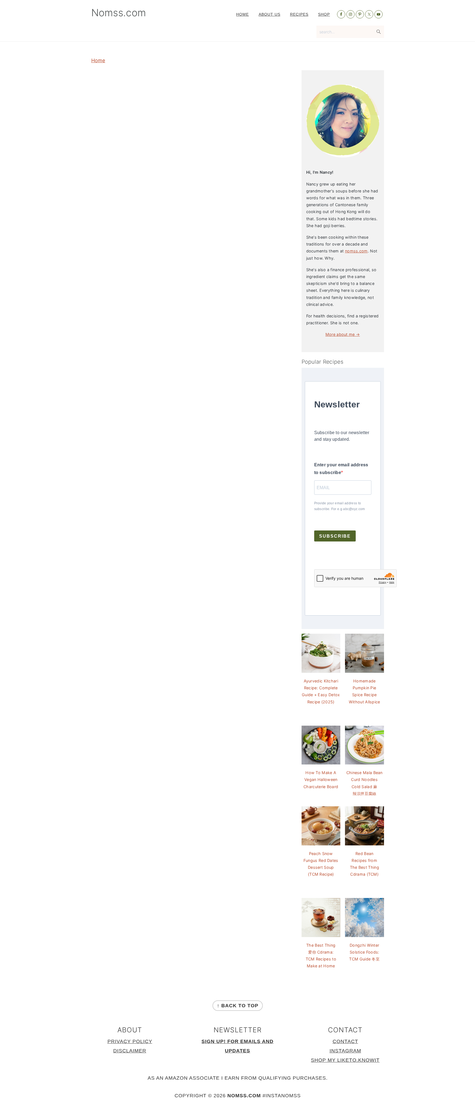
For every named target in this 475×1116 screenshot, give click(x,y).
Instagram (345, 1051)
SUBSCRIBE (335, 536)
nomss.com (356, 251)
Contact (345, 1041)
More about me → (342, 334)
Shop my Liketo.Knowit (345, 1060)
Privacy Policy (129, 1041)
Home (98, 60)
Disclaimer (129, 1051)
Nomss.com (118, 13)
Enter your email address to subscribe (341, 468)
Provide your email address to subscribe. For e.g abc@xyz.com (339, 506)
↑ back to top (237, 1005)
